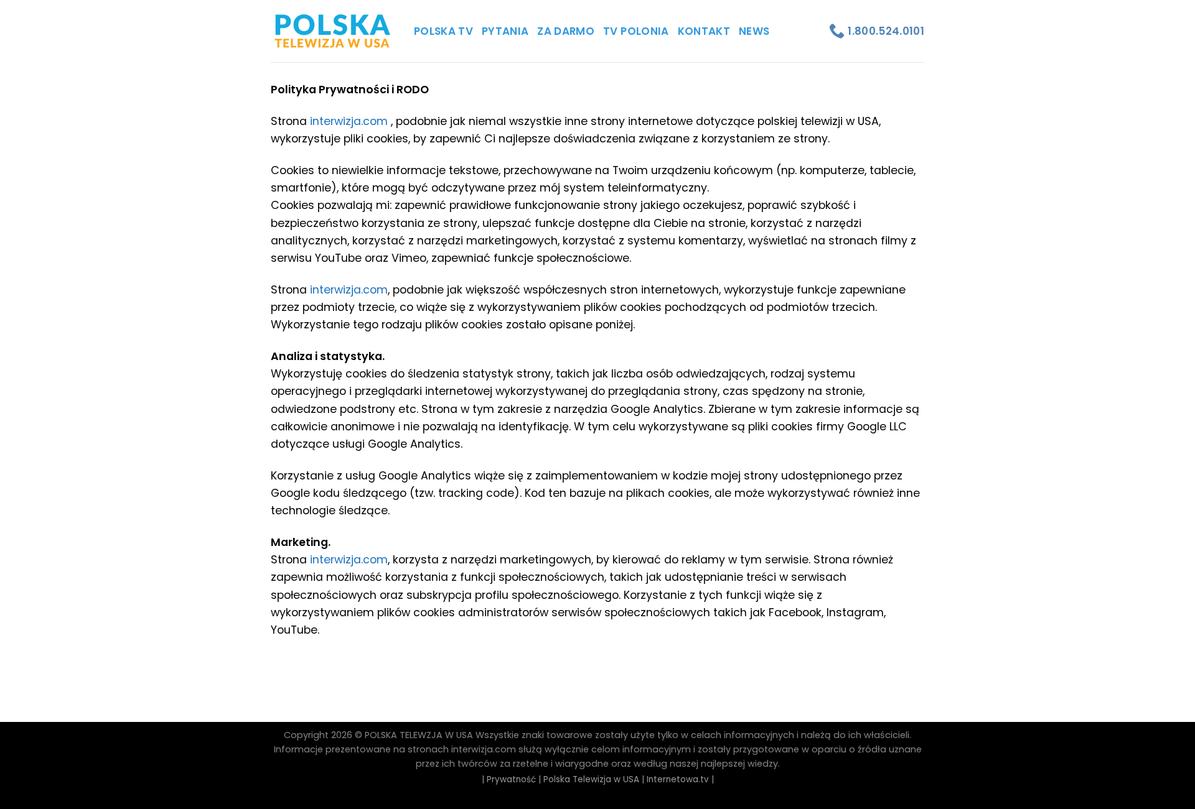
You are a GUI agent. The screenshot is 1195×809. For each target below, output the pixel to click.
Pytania (505, 31)
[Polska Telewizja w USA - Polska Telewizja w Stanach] (333, 31)
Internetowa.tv (678, 779)
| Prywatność (509, 779)
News (754, 31)
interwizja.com (349, 121)
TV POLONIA (635, 31)
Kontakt (704, 31)
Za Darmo (565, 31)
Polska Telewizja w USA (591, 779)
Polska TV (443, 31)
